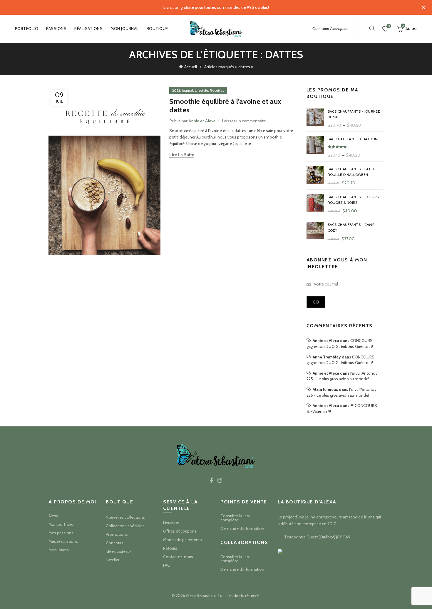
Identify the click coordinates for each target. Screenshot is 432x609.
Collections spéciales (125, 525)
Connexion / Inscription (330, 28)
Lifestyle (201, 90)
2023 (176, 90)
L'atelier (112, 560)
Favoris (389, 26)
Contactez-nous (178, 556)
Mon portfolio (61, 524)
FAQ (166, 565)
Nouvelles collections (125, 517)
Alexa (53, 515)
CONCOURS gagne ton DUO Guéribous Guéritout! (340, 343)
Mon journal (124, 28)
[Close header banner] (423, 7)
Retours (170, 548)
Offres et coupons (180, 531)
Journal (187, 90)
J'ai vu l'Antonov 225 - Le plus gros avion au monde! (342, 376)
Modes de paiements (182, 539)
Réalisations (88, 28)
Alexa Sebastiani (201, 595)
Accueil (190, 66)
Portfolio (26, 28)
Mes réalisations (63, 541)
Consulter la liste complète (235, 518)
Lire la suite (181, 154)
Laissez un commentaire (244, 120)
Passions (56, 28)
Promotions (117, 534)
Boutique (157, 28)
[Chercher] (372, 28)
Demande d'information (242, 528)
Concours (114, 542)
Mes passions (60, 532)
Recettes (217, 90)
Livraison (171, 522)
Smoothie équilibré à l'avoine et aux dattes (225, 105)
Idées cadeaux (119, 551)
